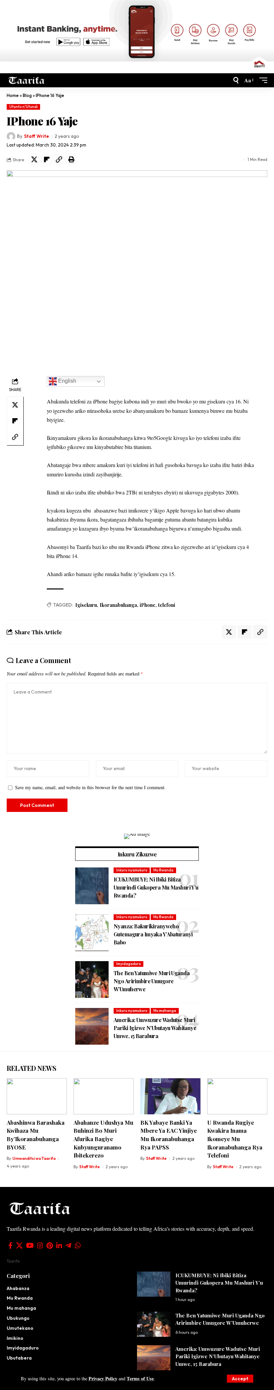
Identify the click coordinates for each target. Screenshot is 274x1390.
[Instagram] (40, 1245)
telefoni (166, 605)
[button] (240, 1379)
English (66, 381)
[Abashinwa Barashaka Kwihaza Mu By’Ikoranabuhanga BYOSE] (37, 1096)
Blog (27, 95)
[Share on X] (34, 159)
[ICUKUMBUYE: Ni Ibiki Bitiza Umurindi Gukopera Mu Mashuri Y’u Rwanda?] (92, 885)
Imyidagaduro (128, 963)
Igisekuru (86, 605)
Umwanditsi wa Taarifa (33, 1158)
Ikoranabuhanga (118, 605)
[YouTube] (29, 1245)
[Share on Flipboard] (46, 159)
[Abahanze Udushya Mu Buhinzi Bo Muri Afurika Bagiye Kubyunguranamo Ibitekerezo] (104, 1096)
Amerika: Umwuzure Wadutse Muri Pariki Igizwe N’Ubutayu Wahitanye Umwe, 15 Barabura (155, 1027)
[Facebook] (10, 1245)
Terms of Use (140, 1378)
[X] (19, 1245)
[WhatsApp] (78, 1245)
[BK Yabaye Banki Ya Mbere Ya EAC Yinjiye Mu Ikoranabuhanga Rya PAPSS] (170, 1096)
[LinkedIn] (59, 1245)
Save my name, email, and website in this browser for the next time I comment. (90, 787)
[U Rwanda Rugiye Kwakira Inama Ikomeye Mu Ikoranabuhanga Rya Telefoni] (237, 1096)
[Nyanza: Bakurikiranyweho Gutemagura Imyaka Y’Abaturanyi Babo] (92, 932)
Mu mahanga (164, 1010)
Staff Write (36, 136)
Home (13, 95)
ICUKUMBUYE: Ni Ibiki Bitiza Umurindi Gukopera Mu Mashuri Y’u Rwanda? (156, 887)
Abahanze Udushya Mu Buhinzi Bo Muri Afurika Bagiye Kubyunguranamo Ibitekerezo (103, 1139)
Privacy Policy (103, 1378)
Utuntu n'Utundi (23, 106)
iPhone (147, 605)
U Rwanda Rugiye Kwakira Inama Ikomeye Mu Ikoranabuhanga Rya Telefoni (234, 1139)
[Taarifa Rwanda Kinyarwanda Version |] (26, 80)
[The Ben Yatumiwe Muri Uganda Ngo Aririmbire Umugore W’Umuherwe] (92, 979)
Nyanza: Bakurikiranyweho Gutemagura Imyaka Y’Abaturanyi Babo (153, 934)
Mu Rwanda (163, 870)
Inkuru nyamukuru (131, 870)
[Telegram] (68, 1245)
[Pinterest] (49, 1245)
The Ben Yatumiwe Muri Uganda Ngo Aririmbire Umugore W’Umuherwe (151, 981)
